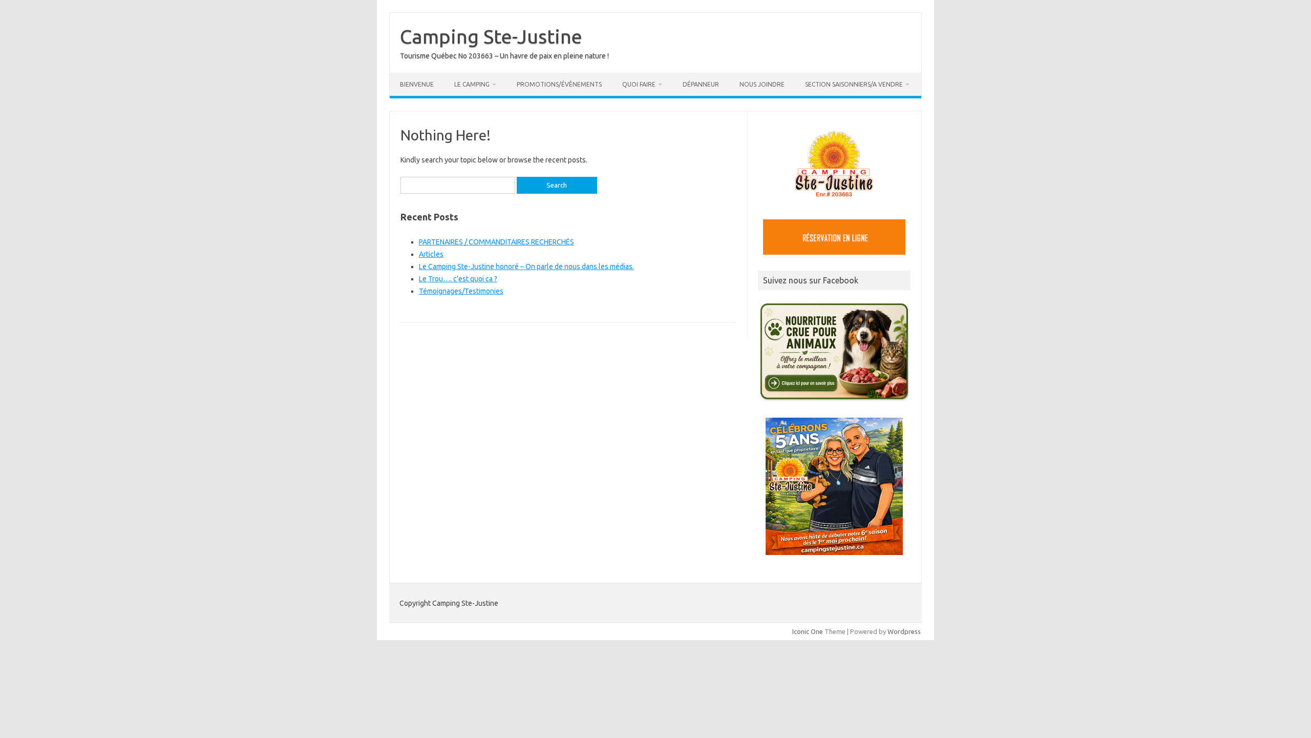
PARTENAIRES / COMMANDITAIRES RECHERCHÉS (496, 242)
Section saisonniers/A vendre (854, 84)
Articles (431, 254)
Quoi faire (639, 84)
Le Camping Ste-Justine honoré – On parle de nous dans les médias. (526, 266)
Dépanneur (701, 84)
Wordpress (904, 631)
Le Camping (472, 84)
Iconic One (807, 631)
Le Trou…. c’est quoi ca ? (458, 279)
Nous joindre (762, 84)
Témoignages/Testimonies (461, 291)
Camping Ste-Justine (491, 36)
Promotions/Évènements (559, 84)
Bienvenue (417, 84)
